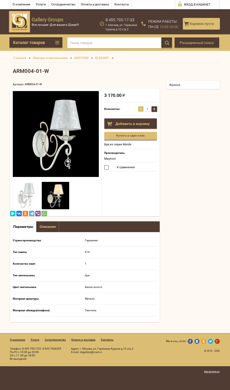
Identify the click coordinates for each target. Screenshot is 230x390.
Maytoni (110, 158)
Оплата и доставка (95, 4)
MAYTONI (81, 58)
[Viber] (38, 213)
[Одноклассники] (25, 213)
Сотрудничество (63, 4)
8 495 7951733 (31, 348)
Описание (48, 226)
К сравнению (125, 167)
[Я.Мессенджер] (12, 213)
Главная (19, 58)
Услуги (41, 4)
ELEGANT (102, 58)
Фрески (174, 85)
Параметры (23, 226)
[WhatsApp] (44, 213)
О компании (21, 4)
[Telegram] (31, 213)
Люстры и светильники (50, 58)
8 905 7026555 (51, 348)
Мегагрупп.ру (212, 371)
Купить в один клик (130, 135)
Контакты (121, 4)
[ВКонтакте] (19, 213)
